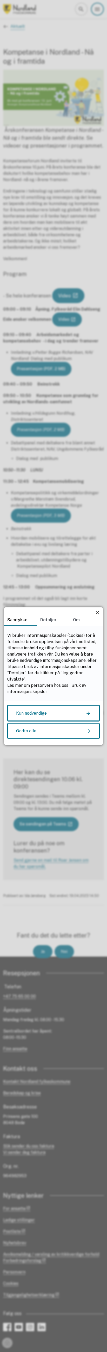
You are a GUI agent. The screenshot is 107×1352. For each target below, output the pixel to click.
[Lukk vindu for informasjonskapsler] (97, 612)
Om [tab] (76, 619)
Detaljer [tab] (48, 619)
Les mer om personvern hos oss (37, 685)
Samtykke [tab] (17, 619)
